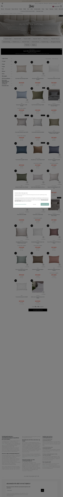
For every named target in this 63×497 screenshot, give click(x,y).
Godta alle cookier (45, 204)
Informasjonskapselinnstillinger (20, 204)
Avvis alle (34, 204)
